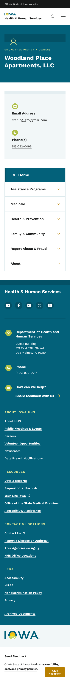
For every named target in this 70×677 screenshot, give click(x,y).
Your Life (15, 496)
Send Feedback (15, 656)
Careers (10, 436)
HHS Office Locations (20, 555)
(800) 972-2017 (26, 373)
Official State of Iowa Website (21, 4)
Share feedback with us (34, 396)
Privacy (9, 600)
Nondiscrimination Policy (23, 593)
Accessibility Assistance (22, 510)
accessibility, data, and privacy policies (31, 666)
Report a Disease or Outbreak (26, 540)
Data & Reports (15, 480)
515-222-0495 (22, 146)
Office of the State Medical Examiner (31, 503)
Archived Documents (19, 613)
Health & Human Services (23, 18)
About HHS (12, 421)
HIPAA (8, 585)
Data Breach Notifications (23, 458)
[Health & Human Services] (13, 14)
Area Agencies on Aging (21, 548)
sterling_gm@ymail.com (29, 120)
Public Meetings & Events (23, 428)
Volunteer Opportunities (22, 443)
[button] (55, 672)
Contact (12, 533)
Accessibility (14, 578)
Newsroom (12, 451)
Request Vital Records (21, 488)
